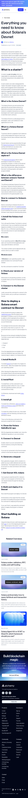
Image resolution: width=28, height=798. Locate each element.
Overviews (7, 18)
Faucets (18, 721)
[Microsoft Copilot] (20, 789)
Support (18, 718)
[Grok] (25, 790)
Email (3, 782)
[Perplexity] (18, 789)
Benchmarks (19, 728)
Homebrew (4, 413)
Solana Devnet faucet (8, 145)
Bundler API (5, 730)
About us (18, 742)
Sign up (18, 711)
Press (3, 780)
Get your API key (14, 675)
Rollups (4, 716)
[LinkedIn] (6, 693)
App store (4, 752)
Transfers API (5, 725)
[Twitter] (3, 693)
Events (3, 754)
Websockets (5, 723)
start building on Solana (7, 59)
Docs (17, 716)
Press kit (18, 752)
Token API (4, 728)
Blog (3, 745)
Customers (19, 747)
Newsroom (19, 750)
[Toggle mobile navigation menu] (25, 9)
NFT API (4, 718)
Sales (3, 777)
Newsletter (5, 757)
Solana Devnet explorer (9, 160)
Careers (18, 745)
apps (5, 524)
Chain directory (20, 725)
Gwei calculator (20, 723)
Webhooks (4, 721)
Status (18, 713)
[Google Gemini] (15, 789)
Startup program (6, 759)
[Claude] (22, 790)
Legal (17, 757)
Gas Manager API (6, 733)
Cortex (3, 711)
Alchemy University (7, 742)
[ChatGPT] (13, 789)
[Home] (6, 9)
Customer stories (6, 747)
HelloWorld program (6, 314)
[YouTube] (10, 693)
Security (18, 754)
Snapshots (19, 730)
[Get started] (14, 3)
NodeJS (8, 364)
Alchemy (11, 42)
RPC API (4, 713)
